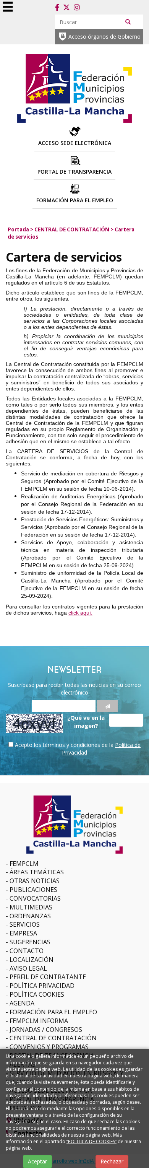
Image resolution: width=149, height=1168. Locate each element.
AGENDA (22, 1003)
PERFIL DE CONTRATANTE (48, 977)
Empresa (23, 933)
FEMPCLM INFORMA (39, 1021)
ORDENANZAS (30, 916)
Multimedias (31, 907)
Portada (18, 229)
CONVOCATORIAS (35, 898)
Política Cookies (37, 994)
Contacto (27, 951)
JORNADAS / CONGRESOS (46, 1029)
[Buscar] (128, 21)
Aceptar (37, 1161)
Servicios (25, 924)
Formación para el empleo (53, 1012)
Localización (31, 959)
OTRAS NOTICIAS (35, 881)
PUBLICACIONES (33, 889)
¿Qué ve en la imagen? (86, 721)
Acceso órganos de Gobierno (104, 36)
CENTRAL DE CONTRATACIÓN (71, 229)
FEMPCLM (24, 863)
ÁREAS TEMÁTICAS (37, 872)
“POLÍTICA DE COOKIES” (91, 1141)
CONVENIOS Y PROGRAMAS (49, 1047)
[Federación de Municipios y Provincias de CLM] (74, 87)
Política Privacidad (42, 985)
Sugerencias (30, 942)
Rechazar (111, 1161)
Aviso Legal (28, 968)
